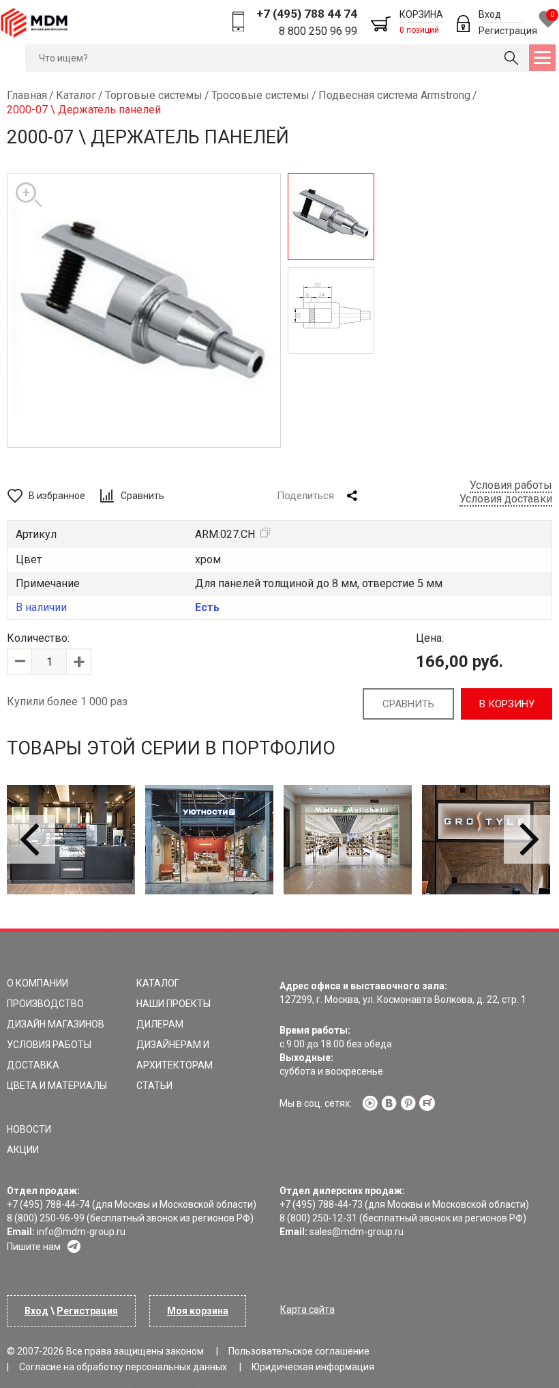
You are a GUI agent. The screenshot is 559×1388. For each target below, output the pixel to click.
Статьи (154, 1085)
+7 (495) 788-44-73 (321, 1204)
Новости (29, 1129)
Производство (45, 1003)
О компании (37, 983)
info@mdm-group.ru (81, 1231)
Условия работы (511, 485)
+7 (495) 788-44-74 (48, 1204)
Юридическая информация (313, 1366)
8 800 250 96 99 (318, 31)
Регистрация (508, 30)
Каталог (157, 983)
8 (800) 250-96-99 (46, 1218)
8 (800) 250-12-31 (318, 1218)
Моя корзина (197, 1310)
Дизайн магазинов (55, 1024)
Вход (490, 14)
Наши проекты (173, 1003)
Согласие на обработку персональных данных (123, 1366)
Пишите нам (34, 1246)
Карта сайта (307, 1309)
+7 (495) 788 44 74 (306, 13)
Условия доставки (505, 498)
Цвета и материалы (57, 1085)
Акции (23, 1149)
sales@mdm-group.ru (356, 1231)
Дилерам (159, 1024)
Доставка (33, 1065)
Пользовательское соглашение (298, 1351)
